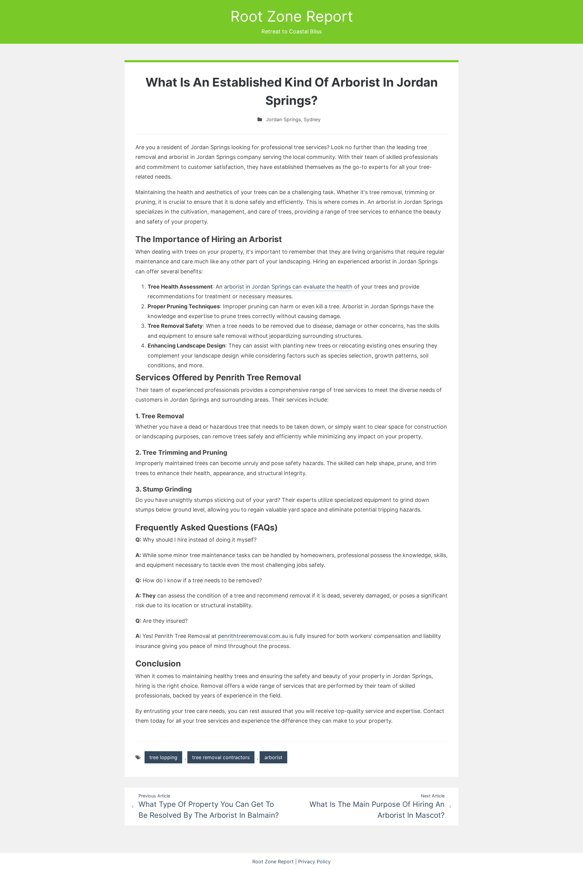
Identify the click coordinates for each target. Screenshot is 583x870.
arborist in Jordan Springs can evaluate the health (288, 286)
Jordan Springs (283, 119)
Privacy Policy (314, 861)
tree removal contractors (221, 757)
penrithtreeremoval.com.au (253, 636)
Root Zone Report (291, 16)
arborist (273, 757)
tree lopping (163, 757)
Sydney (312, 119)
